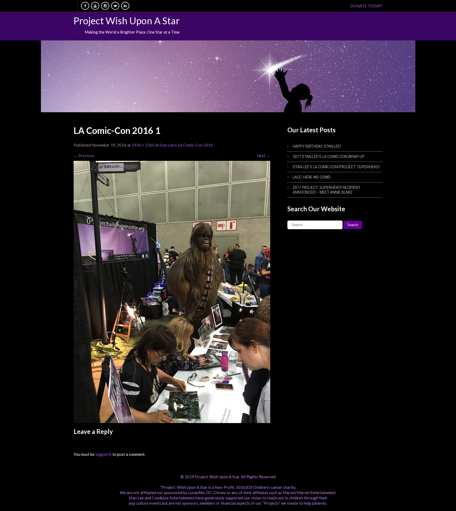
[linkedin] (125, 6)
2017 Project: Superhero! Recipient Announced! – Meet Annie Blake (326, 189)
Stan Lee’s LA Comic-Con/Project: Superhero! (336, 167)
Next (263, 155)
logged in (103, 454)
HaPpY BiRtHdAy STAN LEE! (317, 146)
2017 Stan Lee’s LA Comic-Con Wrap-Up (328, 156)
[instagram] (105, 6)
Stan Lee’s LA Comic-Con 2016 (186, 145)
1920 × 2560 (143, 145)
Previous (84, 155)
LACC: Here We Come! (312, 177)
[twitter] (115, 6)
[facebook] (85, 6)
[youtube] (95, 6)
